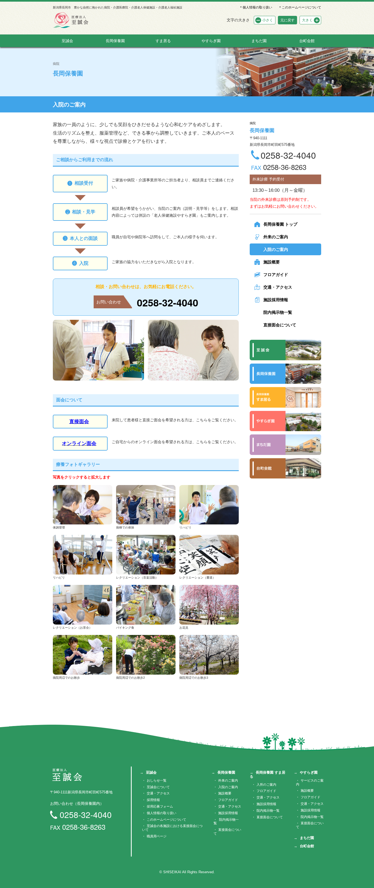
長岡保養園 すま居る (267, 774)
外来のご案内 (275, 236)
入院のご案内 (275, 249)
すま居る (163, 41)
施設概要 (271, 262)
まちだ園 (259, 41)
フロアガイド (275, 274)
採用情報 (153, 800)
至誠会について (158, 787)
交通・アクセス (277, 287)
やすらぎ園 (211, 41)
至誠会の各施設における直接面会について (172, 828)
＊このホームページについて (299, 7)
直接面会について (279, 325)
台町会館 (307, 41)
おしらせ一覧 (156, 780)
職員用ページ (156, 836)
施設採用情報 (275, 299)
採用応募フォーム (160, 806)
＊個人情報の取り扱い (255, 7)
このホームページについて (166, 820)
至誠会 (67, 41)
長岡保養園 (115, 41)
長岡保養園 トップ (280, 224)
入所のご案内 (266, 785)
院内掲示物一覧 (277, 312)
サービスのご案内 (310, 782)
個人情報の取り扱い (161, 813)
